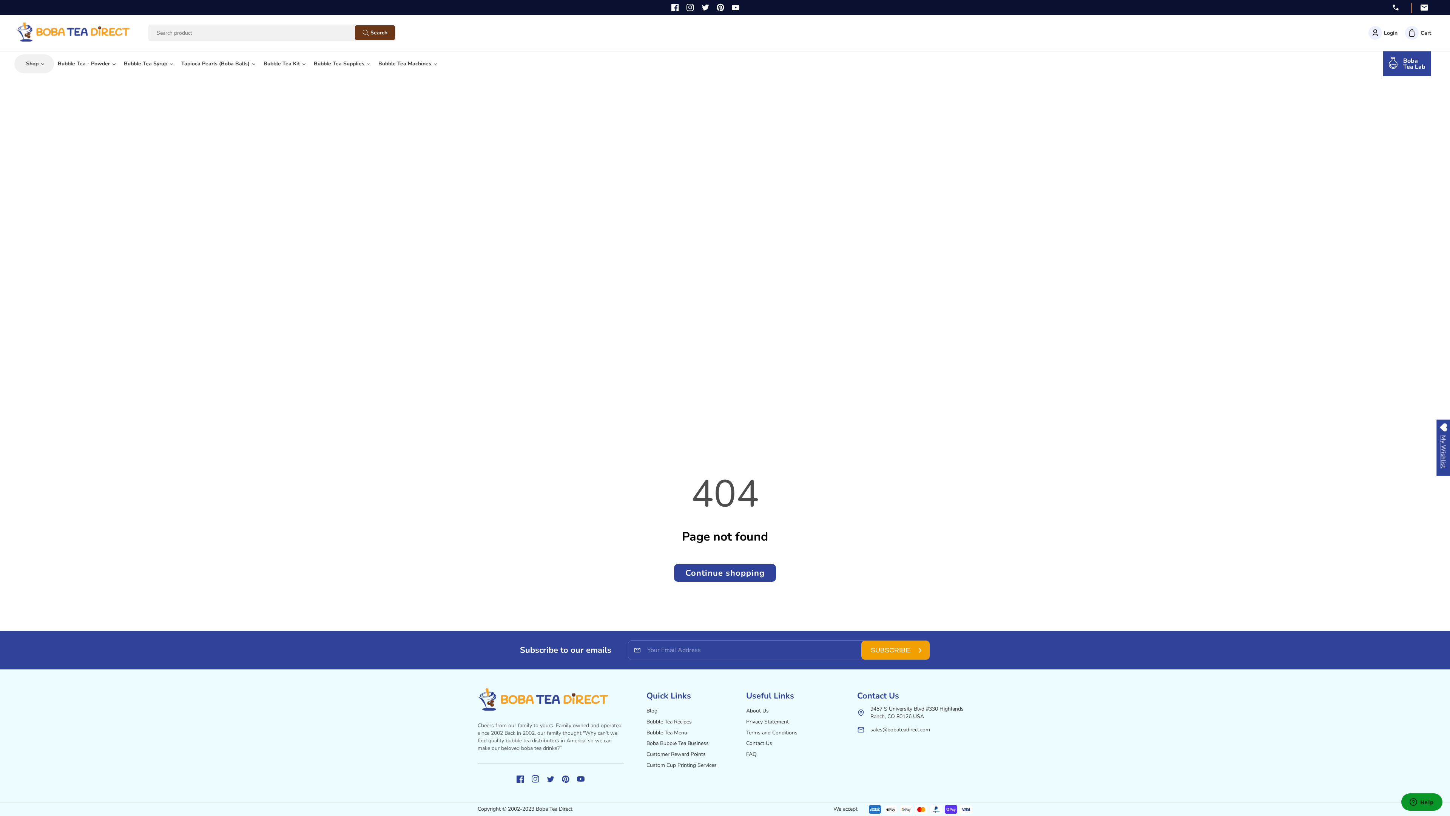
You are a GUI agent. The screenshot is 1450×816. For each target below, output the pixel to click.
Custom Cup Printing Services (681, 765)
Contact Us (759, 743)
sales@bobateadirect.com (900, 729)
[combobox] (259, 33)
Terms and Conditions (772, 732)
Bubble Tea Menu (666, 732)
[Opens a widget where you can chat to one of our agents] (1421, 802)
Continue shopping (725, 573)
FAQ (751, 754)
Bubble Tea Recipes (669, 721)
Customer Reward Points (676, 754)
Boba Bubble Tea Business (677, 743)
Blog (651, 710)
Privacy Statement (767, 721)
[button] (1418, 33)
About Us (757, 710)
